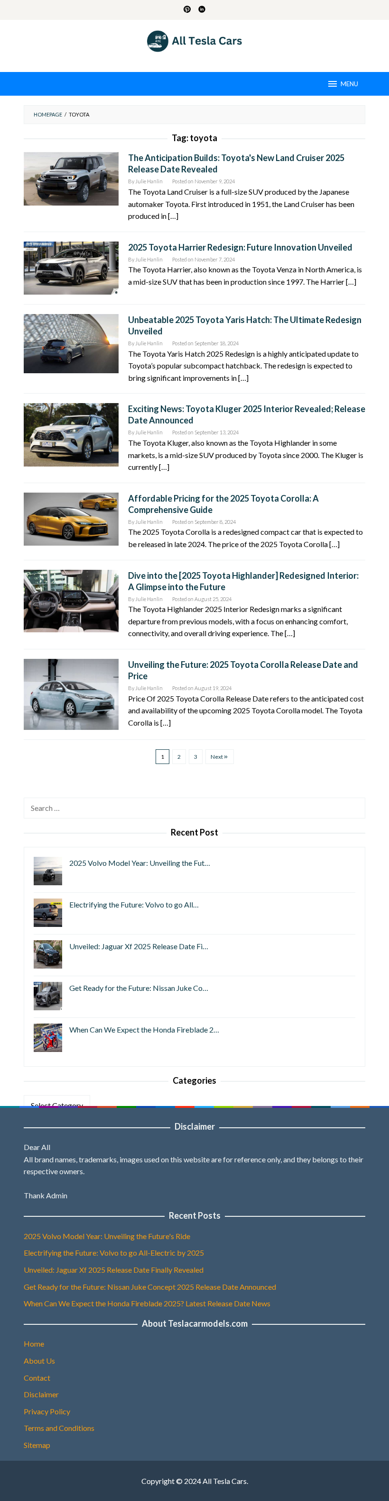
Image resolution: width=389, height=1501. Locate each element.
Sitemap (37, 1444)
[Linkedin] (201, 10)
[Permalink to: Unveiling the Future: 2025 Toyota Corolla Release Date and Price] (71, 693)
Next (217, 756)
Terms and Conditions (59, 1427)
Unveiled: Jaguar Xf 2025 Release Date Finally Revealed (114, 1269)
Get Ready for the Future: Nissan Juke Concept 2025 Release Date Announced (150, 1286)
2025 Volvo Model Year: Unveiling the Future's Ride (107, 1235)
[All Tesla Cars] (194, 40)
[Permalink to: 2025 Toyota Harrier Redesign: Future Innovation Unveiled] (71, 266)
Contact (37, 1377)
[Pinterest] (187, 10)
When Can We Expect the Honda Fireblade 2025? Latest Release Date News (147, 1303)
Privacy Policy (47, 1411)
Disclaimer (41, 1394)
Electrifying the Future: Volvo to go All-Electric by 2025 (114, 1252)
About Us (39, 1360)
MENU (349, 84)
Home (34, 1343)
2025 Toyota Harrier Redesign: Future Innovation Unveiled (240, 247)
